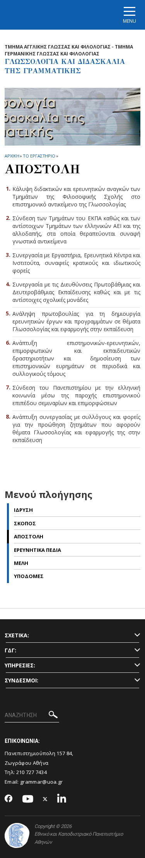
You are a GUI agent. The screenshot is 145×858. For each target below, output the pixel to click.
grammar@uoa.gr (41, 781)
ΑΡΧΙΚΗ (12, 156)
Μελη (21, 563)
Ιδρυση (23, 509)
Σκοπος (25, 523)
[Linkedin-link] (62, 799)
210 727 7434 (31, 772)
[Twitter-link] (45, 799)
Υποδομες (29, 576)
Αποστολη (28, 536)
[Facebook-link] (9, 799)
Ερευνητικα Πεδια (37, 549)
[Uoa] (17, 835)
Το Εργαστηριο (39, 156)
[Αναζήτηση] (53, 716)
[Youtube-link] (28, 799)
